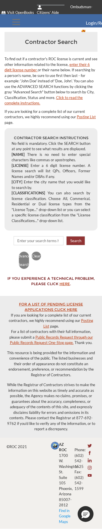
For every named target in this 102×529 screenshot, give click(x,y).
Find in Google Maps (65, 516)
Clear (36, 256)
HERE (65, 283)
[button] (86, 514)
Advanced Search (24, 260)
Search (75, 240)
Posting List (86, 117)
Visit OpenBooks (20, 12)
